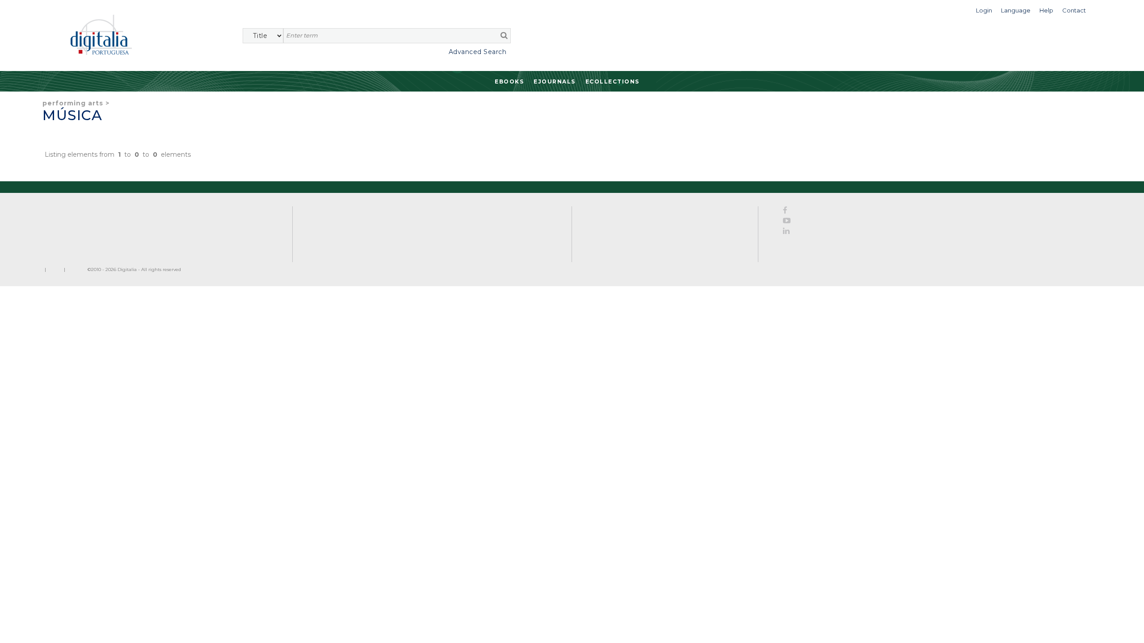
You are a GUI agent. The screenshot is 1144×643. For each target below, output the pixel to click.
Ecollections (612, 81)
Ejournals (555, 81)
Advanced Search (477, 52)
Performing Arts (72, 103)
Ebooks (509, 81)
